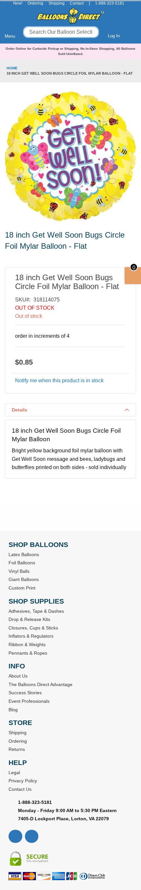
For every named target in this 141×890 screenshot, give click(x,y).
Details (19, 409)
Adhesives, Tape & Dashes (36, 611)
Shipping (57, 3)
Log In (114, 35)
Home (12, 68)
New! (17, 3)
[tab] (70, 409)
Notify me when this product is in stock (59, 380)
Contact (77, 3)
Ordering (35, 3)
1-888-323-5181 (109, 3)
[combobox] (61, 32)
